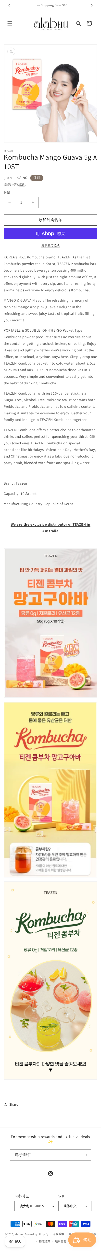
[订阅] (85, 1155)
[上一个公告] (9, 5)
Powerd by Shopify (36, 1234)
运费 (22, 184)
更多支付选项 (50, 245)
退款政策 (58, 1234)
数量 (7, 193)
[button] (9, 23)
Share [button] (13, 1104)
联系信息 (61, 1241)
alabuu (19, 1234)
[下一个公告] (92, 5)
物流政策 (44, 1241)
